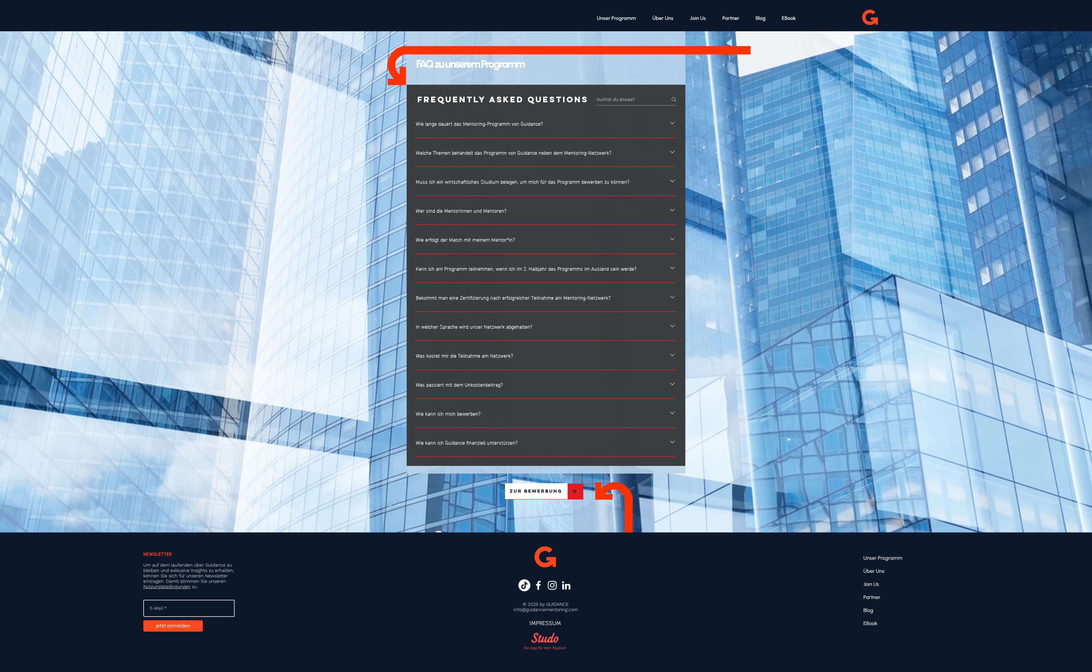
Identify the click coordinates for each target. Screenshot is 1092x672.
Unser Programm (882, 558)
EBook (870, 623)
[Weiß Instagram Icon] (552, 585)
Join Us (871, 584)
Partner (871, 597)
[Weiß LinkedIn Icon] (566, 585)
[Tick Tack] (524, 585)
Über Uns (873, 571)
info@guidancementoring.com (546, 609)
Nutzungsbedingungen (167, 586)
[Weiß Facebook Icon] (538, 585)
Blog (868, 610)
